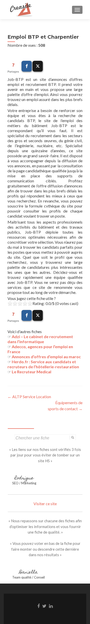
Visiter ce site (45, 503)
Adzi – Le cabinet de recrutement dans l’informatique (40, 339)
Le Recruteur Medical (31, 371)
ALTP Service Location (29, 396)
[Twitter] (37, 66)
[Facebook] (27, 66)
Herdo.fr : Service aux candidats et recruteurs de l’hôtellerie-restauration (43, 364)
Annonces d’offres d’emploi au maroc (46, 356)
